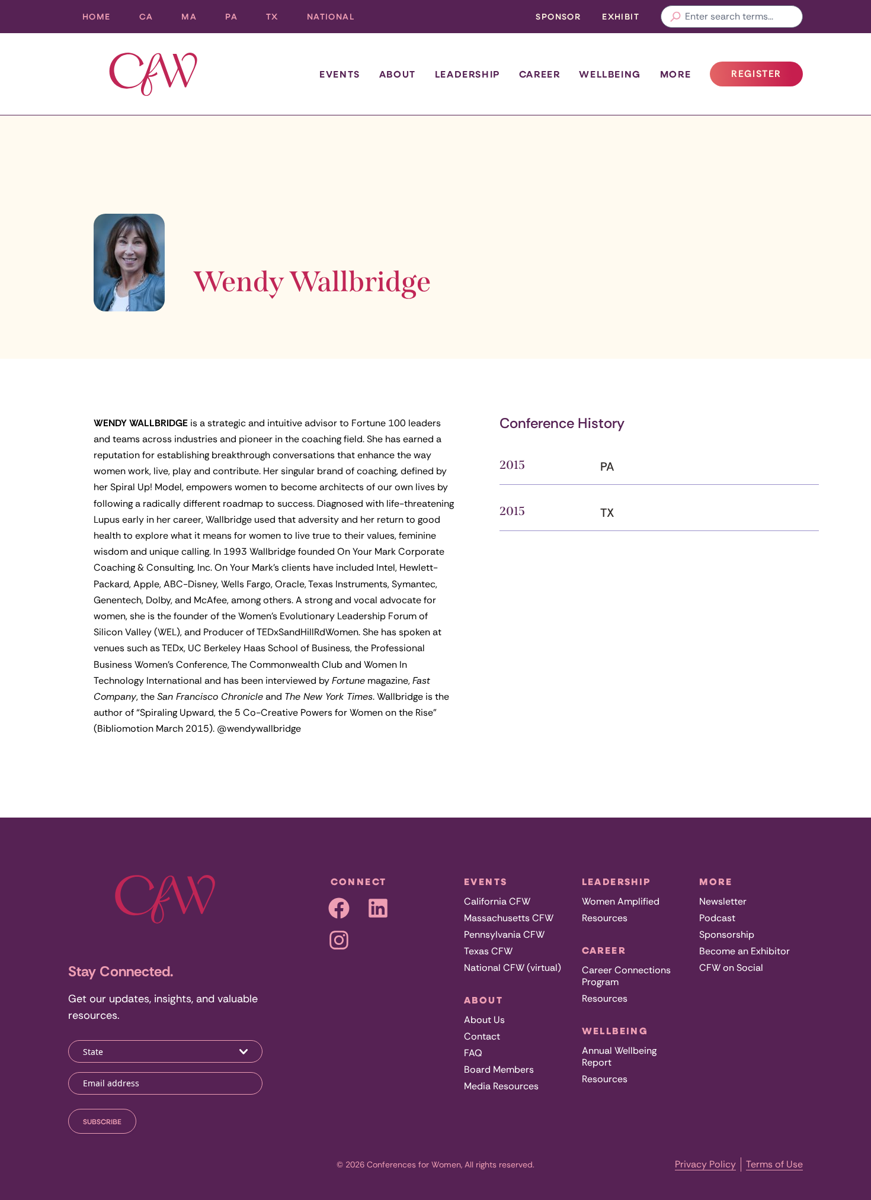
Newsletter (723, 901)
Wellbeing (610, 74)
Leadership (467, 74)
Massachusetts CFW (508, 918)
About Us (484, 1020)
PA (238, 19)
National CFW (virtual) (512, 967)
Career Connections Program (626, 976)
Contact (482, 1036)
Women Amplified (620, 901)
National (338, 19)
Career (540, 74)
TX (279, 19)
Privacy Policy (705, 1164)
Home (96, 16)
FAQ (473, 1053)
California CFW (497, 901)
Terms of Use (774, 1164)
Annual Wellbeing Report (619, 1056)
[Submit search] (675, 16)
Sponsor (558, 16)
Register (767, 76)
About (397, 74)
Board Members (499, 1069)
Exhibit (620, 16)
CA (153, 19)
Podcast (717, 918)
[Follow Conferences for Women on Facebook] (338, 908)
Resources (604, 918)
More (675, 74)
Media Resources (501, 1086)
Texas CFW (488, 951)
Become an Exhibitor (744, 951)
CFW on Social (731, 967)
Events (339, 74)
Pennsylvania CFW (504, 934)
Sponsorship (726, 934)
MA (196, 19)
